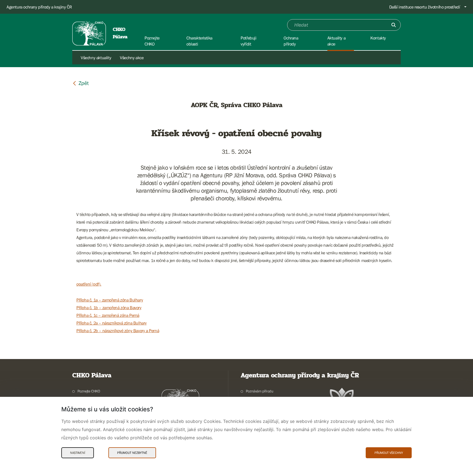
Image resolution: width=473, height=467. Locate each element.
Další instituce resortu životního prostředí (424, 6)
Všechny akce (131, 57)
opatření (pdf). (88, 283)
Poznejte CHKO (88, 391)
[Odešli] (393, 24)
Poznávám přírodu (259, 391)
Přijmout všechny (388, 453)
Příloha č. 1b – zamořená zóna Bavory (109, 307)
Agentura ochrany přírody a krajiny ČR (39, 6)
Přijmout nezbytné (132, 453)
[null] (80, 83)
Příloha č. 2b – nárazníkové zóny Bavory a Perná (117, 330)
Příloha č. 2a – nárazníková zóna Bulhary (111, 322)
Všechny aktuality (96, 57)
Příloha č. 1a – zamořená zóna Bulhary (109, 299)
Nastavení (77, 453)
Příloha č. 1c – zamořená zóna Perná (107, 315)
